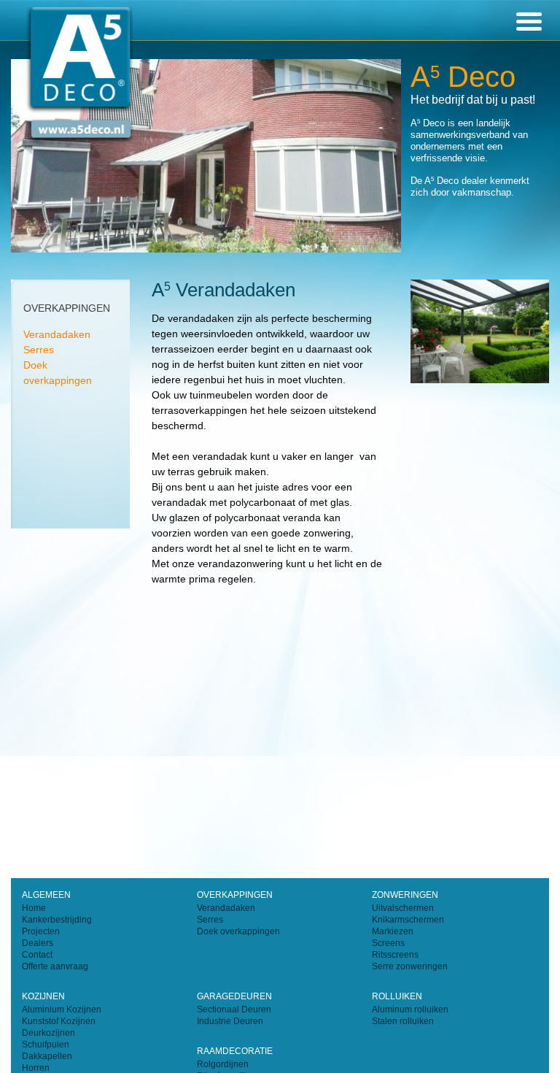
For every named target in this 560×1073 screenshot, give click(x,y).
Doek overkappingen (238, 931)
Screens (388, 943)
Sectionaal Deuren (234, 1009)
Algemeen (46, 895)
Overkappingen (235, 895)
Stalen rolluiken (403, 1021)
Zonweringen (405, 895)
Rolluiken (397, 996)
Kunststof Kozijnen (59, 1021)
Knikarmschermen (408, 920)
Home (34, 908)
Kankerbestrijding (57, 920)
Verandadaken (56, 334)
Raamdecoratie (235, 1051)
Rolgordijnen (223, 1064)
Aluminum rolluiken (410, 1009)
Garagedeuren (234, 996)
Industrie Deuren (230, 1021)
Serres (38, 349)
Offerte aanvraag (55, 966)
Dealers (37, 943)
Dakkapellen (47, 1056)
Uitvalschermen (403, 908)
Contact (37, 955)
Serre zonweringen (410, 966)
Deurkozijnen (48, 1033)
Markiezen (392, 931)
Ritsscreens (395, 955)
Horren (36, 1068)
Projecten (41, 931)
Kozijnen (43, 996)
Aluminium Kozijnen (61, 1009)
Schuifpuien (45, 1044)
